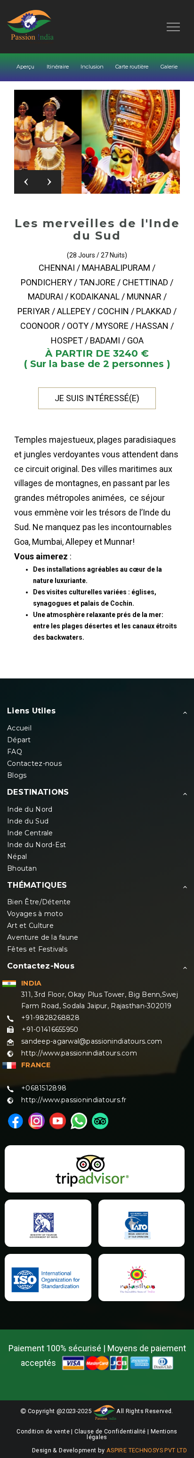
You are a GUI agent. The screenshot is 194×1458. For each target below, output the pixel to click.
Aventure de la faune (43, 937)
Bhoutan (22, 868)
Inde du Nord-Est (36, 844)
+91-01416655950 (50, 1029)
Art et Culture (30, 925)
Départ (19, 740)
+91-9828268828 (50, 1017)
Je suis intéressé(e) (97, 398)
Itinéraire (58, 66)
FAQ (14, 751)
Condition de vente (43, 1431)
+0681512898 (43, 1088)
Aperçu (25, 66)
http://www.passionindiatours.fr (74, 1100)
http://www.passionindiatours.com (79, 1053)
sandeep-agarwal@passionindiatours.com (91, 1041)
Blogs (16, 775)
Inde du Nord (29, 809)
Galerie (169, 66)
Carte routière (131, 66)
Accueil (19, 728)
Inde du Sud (27, 821)
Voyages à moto (35, 913)
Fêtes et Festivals (37, 949)
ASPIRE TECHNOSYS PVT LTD (146, 1450)
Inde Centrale (30, 833)
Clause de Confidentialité (110, 1431)
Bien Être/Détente (39, 902)
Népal (17, 856)
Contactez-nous (34, 763)
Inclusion (92, 66)
